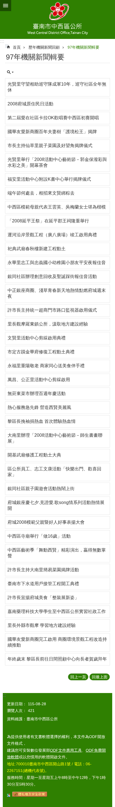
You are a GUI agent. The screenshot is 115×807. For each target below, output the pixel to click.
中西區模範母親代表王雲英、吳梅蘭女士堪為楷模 (57, 207)
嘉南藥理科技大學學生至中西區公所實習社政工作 (57, 611)
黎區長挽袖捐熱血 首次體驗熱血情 (42, 421)
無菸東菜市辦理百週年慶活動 (37, 393)
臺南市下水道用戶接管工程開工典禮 (43, 583)
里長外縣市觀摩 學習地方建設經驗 (42, 625)
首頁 (17, 47)
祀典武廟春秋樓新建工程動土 (37, 248)
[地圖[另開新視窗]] (8, 795)
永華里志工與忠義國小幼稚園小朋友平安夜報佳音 (57, 262)
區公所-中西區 (57, 19)
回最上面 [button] (99, 677)
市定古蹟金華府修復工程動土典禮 (41, 351)
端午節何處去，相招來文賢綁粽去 (41, 193)
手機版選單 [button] (5, 5)
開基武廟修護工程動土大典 (34, 455)
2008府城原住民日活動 (30, 103)
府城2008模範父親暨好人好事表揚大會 (46, 522)
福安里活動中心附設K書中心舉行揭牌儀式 (49, 179)
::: (2, 41)
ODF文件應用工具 (66, 750)
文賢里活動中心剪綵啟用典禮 (37, 338)
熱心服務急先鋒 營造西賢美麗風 (39, 407)
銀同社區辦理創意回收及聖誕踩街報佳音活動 (52, 276)
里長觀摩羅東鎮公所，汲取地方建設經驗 (48, 324)
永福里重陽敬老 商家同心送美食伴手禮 (46, 365)
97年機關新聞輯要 (83, 47)
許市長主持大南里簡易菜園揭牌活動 (43, 569)
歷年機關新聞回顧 (44, 47)
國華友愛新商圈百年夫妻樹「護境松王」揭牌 (52, 131)
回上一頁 (78, 677)
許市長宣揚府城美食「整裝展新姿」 (43, 597)
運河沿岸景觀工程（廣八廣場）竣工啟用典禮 (52, 234)
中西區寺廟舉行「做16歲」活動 (39, 536)
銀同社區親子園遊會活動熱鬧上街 (41, 488)
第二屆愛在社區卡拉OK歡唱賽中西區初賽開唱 (53, 117)
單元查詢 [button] (10, 72)
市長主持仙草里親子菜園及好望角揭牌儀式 (50, 145)
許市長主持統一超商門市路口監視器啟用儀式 (52, 310)
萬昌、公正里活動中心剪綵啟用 (39, 379)
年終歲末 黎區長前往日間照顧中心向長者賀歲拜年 (57, 659)
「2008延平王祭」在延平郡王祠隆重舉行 (48, 220)
